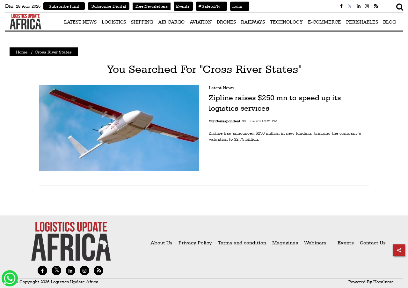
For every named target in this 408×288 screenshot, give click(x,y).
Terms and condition (242, 243)
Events (182, 6)
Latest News (221, 87)
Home (21, 51)
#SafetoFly (208, 6)
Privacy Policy (195, 243)
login (236, 6)
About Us (161, 243)
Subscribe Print (64, 6)
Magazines (285, 243)
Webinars (315, 243)
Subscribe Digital (108, 6)
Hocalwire (383, 281)
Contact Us (373, 243)
